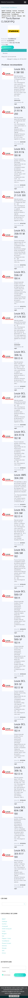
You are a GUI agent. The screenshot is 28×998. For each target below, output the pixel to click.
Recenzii (5, 53)
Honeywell (5, 926)
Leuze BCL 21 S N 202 (20, 315)
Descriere (5, 50)
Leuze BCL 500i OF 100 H (20, 595)
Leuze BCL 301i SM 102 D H (20, 513)
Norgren (4, 933)
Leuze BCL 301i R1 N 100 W (20, 152)
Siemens (4, 945)
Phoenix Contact (6, 943)
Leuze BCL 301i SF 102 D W (20, 684)
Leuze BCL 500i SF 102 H (20, 639)
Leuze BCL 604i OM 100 (20, 811)
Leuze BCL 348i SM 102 (20, 553)
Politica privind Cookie (15, 993)
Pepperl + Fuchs (6, 938)
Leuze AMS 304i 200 (20, 476)
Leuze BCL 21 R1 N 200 (20, 111)
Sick (3, 936)
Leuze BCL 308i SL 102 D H (20, 771)
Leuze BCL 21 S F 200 (20, 395)
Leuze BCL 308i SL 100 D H (20, 355)
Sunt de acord (14, 996)
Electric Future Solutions (9, 2)
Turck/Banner (5, 941)
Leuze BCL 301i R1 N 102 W (20, 435)
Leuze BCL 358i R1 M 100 (20, 234)
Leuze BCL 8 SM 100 (20, 71)
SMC (3, 950)
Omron (4, 953)
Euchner (4, 924)
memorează (7, 975)
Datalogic (4, 921)
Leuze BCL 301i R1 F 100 (20, 854)
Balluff (3, 919)
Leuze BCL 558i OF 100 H (20, 275)
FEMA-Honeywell (6, 928)
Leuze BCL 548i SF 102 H (20, 728)
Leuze (3, 931)
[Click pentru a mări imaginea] (13, 31)
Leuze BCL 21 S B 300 (20, 194)
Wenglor (4, 948)
